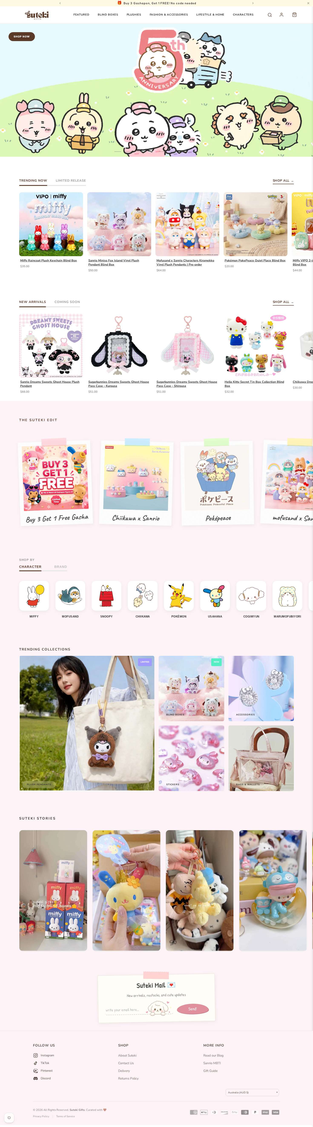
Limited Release (71, 180)
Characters (243, 15)
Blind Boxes (108, 15)
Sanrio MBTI (212, 1063)
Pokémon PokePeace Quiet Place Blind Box (255, 261)
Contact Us (126, 1063)
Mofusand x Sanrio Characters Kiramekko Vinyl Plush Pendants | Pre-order (185, 263)
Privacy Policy (41, 1116)
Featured (81, 15)
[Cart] (296, 17)
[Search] (270, 15)
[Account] (284, 17)
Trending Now (33, 180)
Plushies (134, 15)
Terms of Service (65, 1116)
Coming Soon (67, 302)
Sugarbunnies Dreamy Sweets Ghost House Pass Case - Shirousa (186, 384)
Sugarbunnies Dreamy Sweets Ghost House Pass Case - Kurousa (118, 384)
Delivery (124, 1071)
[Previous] (60, 3)
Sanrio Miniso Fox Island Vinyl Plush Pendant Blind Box (113, 263)
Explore (20, 142)
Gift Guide (210, 1071)
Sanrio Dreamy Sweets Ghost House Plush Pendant (49, 384)
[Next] (253, 3)
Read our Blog (213, 1055)
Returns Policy (128, 1078)
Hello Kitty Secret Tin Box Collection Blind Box (254, 384)
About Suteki (127, 1055)
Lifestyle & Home (210, 15)
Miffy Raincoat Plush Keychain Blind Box (48, 261)
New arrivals (32, 302)
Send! (192, 1009)
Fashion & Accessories (169, 15)
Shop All (281, 180)
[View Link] (53, 890)
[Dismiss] (308, 3)
